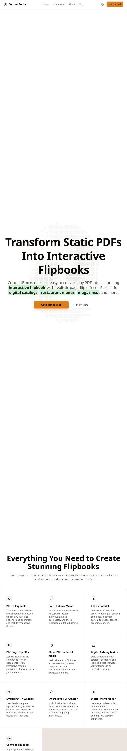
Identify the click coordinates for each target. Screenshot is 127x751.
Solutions (57, 4)
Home (46, 4)
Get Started (115, 4)
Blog (81, 4)
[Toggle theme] (102, 4)
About (72, 4)
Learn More (82, 304)
